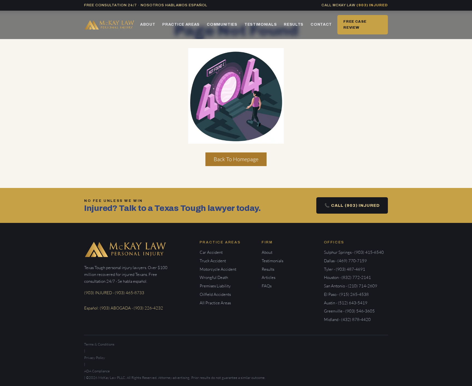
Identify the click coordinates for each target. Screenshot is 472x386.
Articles (268, 277)
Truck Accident (213, 260)
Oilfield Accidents (215, 294)
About (147, 24)
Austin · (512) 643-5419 (345, 302)
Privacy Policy (94, 357)
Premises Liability (215, 285)
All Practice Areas (215, 302)
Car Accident (211, 252)
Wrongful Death (214, 277)
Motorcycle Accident (218, 269)
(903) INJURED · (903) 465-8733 (114, 292)
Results (293, 24)
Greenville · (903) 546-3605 (349, 311)
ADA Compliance (97, 371)
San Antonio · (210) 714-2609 (350, 285)
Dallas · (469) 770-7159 (345, 260)
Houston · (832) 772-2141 (347, 277)
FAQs (267, 285)
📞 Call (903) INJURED (352, 205)
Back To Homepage (236, 159)
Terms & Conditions (99, 344)
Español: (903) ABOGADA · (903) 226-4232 (123, 308)
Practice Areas (181, 24)
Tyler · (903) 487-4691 (344, 269)
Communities (222, 24)
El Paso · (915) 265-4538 (346, 294)
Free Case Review (355, 24)
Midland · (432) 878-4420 (347, 319)
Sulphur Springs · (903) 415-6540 (354, 252)
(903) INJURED (372, 5)
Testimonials (260, 24)
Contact (321, 24)
